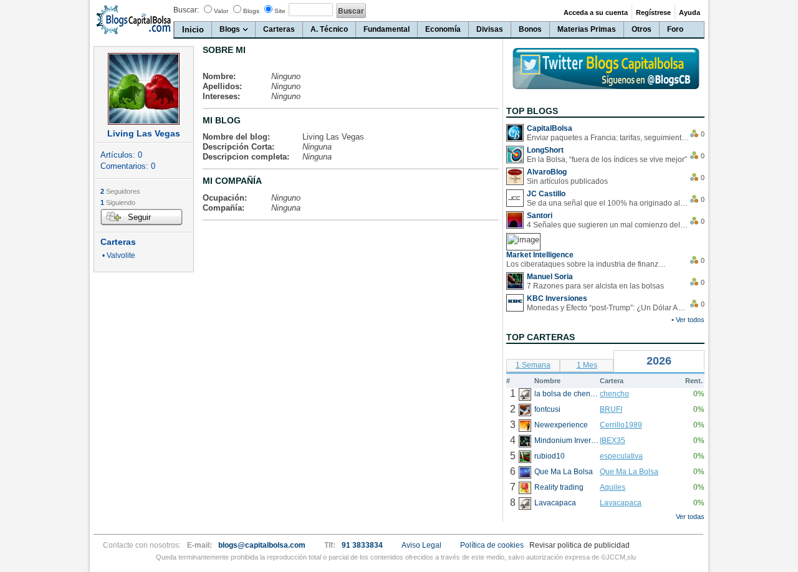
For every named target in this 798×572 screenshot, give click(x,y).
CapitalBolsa (549, 128)
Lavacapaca (621, 502)
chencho (614, 393)
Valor (221, 10)
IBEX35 (612, 440)
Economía (443, 29)
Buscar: (186, 10)
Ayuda (689, 12)
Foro (675, 29)
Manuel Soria (550, 276)
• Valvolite (117, 255)
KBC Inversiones (557, 298)
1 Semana (533, 365)
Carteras (279, 29)
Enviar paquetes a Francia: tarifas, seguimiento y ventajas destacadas (608, 137)
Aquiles (612, 487)
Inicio (193, 29)
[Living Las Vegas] (143, 89)
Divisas (489, 29)
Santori (539, 215)
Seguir (139, 217)
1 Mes (587, 365)
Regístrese (653, 12)
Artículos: (121, 155)
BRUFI (611, 409)
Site (280, 10)
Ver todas (690, 516)
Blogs (251, 10)
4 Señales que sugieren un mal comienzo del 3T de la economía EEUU (608, 225)
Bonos (530, 29)
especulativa (621, 456)
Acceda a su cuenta (596, 12)
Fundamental (386, 29)
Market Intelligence (540, 254)
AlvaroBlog (547, 172)
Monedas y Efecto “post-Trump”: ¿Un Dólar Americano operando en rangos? (608, 307)
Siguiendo (117, 202)
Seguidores (120, 191)
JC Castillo (546, 193)
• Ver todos (687, 319)
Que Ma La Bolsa (629, 471)
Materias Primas (586, 29)
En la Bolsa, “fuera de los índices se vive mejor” (607, 159)
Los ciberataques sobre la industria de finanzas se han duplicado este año (587, 264)
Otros (641, 29)
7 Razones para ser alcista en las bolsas (595, 286)
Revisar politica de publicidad (579, 545)
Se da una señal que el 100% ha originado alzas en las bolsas (608, 203)
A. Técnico (329, 29)
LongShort (545, 150)
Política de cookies (492, 545)
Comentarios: (127, 166)
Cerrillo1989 (621, 425)
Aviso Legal (421, 545)
